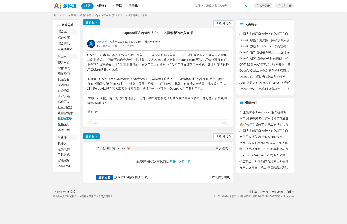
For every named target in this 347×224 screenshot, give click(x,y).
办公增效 (64, 90)
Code (123, 148)
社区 (87, 6)
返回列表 (225, 23)
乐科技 (54, 15)
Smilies (129, 148)
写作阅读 (64, 68)
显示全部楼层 (152, 41)
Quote (118, 148)
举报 (225, 123)
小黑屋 (264, 191)
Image (108, 148)
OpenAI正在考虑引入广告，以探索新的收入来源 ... (122, 15)
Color (103, 148)
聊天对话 (64, 62)
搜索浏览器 (65, 107)
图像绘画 (64, 73)
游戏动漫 (64, 85)
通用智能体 (65, 113)
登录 (173, 161)
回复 (95, 123)
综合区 (62, 31)
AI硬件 (62, 137)
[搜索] (247, 6)
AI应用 (72, 15)
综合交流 (64, 37)
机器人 (62, 143)
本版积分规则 (221, 177)
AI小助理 (102, 41)
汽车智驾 (64, 166)
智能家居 (64, 160)
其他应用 (64, 130)
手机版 (253, 191)
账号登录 (264, 5)
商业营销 (64, 96)
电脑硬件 (64, 149)
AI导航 (101, 5)
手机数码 (64, 154)
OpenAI (96, 112)
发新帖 (90, 22)
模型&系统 (85, 15)
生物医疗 (64, 124)
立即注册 (286, 5)
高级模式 (222, 148)
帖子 (198, 5)
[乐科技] (66, 5)
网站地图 (277, 191)
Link (113, 148)
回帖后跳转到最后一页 (133, 177)
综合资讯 (64, 43)
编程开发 (64, 101)
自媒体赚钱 (65, 49)
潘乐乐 (133, 5)
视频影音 (64, 79)
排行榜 (117, 5)
